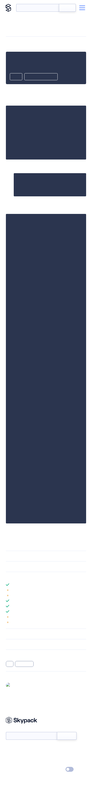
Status (52, 748)
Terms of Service (59, 762)
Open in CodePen (41, 77)
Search (67, 8)
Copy (16, 77)
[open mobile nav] (82, 8)
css (9, 664)
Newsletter (14, 729)
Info (83, 590)
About (10, 755)
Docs (9, 748)
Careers (12, 762)
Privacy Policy (16, 769)
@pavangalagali (24, 685)
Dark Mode (55, 769)
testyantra (24, 664)
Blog (50, 755)
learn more (41, 577)
